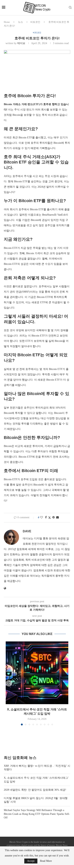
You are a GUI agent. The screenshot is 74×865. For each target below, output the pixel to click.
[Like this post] (41, 517)
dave (27, 531)
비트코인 (35, 22)
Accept (31, 860)
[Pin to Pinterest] (53, 517)
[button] (9, 683)
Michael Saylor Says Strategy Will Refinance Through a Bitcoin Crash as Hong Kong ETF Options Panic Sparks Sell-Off (37, 814)
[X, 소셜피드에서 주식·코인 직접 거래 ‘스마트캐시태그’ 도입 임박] (37, 672)
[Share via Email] (57, 517)
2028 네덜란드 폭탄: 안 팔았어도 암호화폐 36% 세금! (35, 789)
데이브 (21, 43)
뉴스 (20, 22)
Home (7, 22)
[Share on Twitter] (49, 517)
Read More (46, 861)
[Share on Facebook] (46, 517)
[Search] (70, 7)
